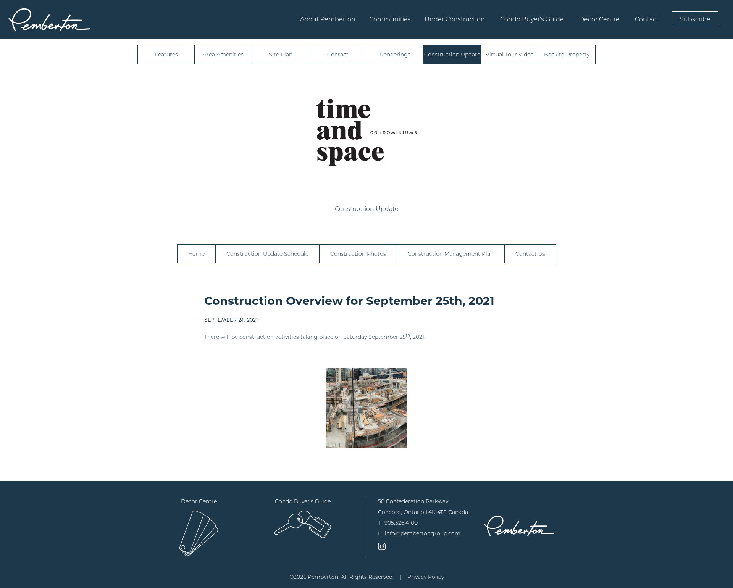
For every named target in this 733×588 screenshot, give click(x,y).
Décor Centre (599, 19)
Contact (647, 19)
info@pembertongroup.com (422, 533)
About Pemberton (327, 19)
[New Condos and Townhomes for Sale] (50, 19)
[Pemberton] (519, 525)
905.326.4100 (401, 522)
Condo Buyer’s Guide (532, 19)
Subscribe (695, 19)
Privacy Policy (425, 577)
